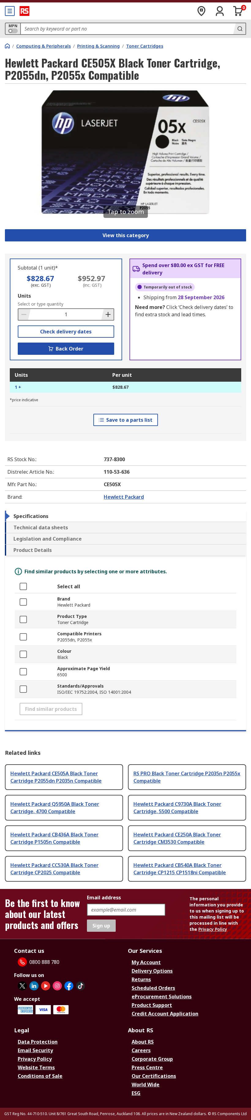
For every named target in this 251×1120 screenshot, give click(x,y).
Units (24, 295)
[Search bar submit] (239, 28)
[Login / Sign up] (220, 11)
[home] (7, 45)
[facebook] (68, 985)
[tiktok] (80, 985)
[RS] (24, 11)
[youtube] (45, 985)
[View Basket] (238, 11)
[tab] (125, 516)
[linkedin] (34, 985)
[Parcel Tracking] (201, 11)
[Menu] (10, 11)
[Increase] (107, 314)
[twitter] (22, 985)
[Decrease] (24, 314)
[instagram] (57, 985)
